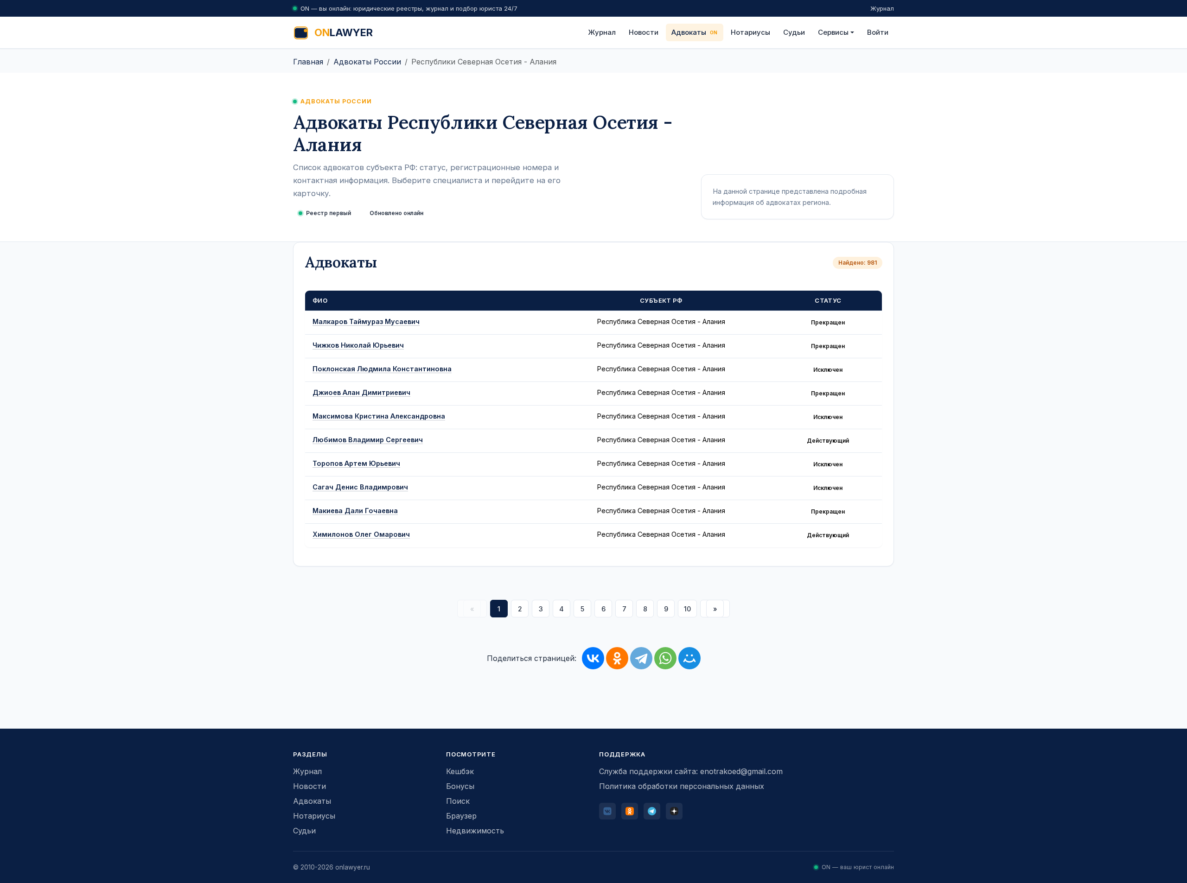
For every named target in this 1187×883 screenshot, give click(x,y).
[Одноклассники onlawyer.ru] (629, 811)
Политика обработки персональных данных (681, 786)
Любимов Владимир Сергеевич (368, 440)
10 (687, 609)
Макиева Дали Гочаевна (355, 511)
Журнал (882, 8)
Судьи (794, 32)
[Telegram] (641, 658)
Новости (643, 32)
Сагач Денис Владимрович (360, 487)
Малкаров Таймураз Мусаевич (366, 321)
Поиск (458, 801)
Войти (877, 32)
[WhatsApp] (665, 658)
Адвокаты (688, 32)
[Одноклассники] (617, 658)
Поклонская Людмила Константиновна (382, 369)
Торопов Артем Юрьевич (356, 463)
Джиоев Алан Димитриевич (361, 392)
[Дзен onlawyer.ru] (674, 811)
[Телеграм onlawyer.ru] (652, 811)
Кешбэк (460, 771)
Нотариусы (750, 32)
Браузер (461, 815)
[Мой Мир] (689, 658)
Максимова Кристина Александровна (379, 416)
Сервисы (833, 32)
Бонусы (460, 786)
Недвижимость (475, 830)
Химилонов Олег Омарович (361, 534)
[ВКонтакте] (593, 658)
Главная (308, 61)
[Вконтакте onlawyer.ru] (607, 811)
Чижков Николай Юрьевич (358, 345)
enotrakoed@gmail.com (741, 771)
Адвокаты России (367, 61)
